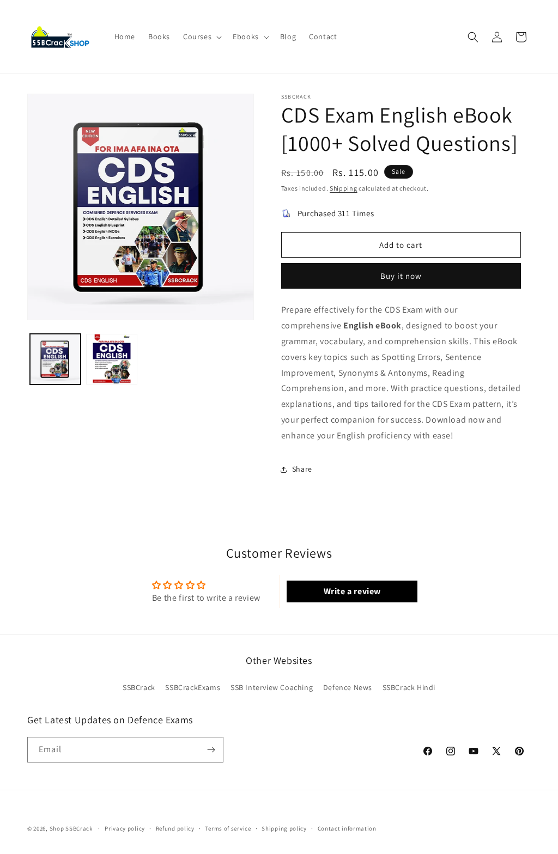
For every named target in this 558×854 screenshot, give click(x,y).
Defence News (347, 687)
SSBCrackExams (192, 687)
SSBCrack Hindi (409, 687)
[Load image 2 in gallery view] (111, 359)
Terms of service (228, 828)
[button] (201, 36)
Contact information (347, 828)
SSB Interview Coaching (272, 687)
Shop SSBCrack (71, 828)
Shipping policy (284, 828)
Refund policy (175, 828)
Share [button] (302, 469)
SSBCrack (139, 687)
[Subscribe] (211, 749)
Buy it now (401, 276)
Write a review (352, 591)
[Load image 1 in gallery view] (55, 359)
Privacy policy (125, 828)
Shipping (343, 188)
